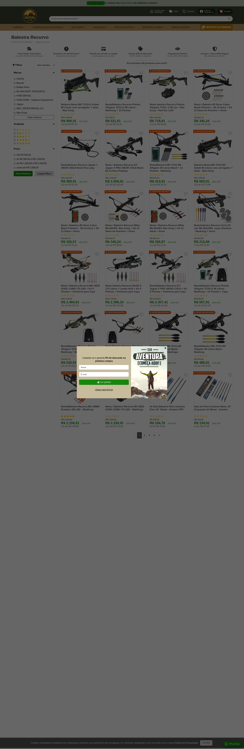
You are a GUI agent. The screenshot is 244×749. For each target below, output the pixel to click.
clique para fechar (104, 390)
